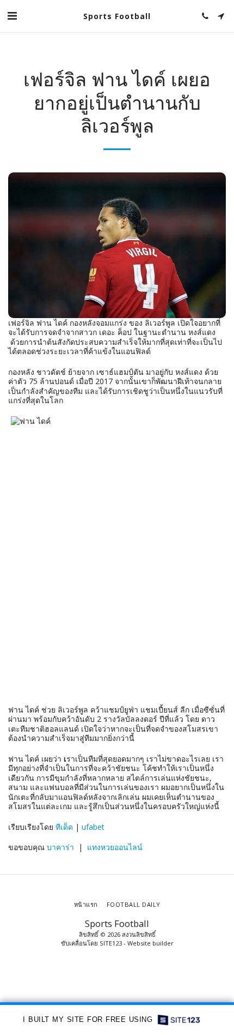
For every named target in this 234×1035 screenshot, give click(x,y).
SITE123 (111, 943)
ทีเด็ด (64, 827)
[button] (12, 15)
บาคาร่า (60, 847)
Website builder (150, 943)
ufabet (93, 827)
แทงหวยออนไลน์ (115, 847)
